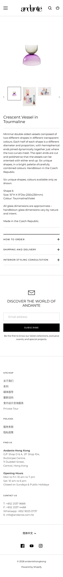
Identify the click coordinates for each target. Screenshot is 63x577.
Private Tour (10, 408)
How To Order (14, 239)
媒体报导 (8, 392)
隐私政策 (8, 432)
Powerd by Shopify (31, 567)
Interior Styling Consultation (25, 259)
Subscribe (31, 327)
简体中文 (28, 533)
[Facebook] (22, 546)
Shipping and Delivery (19, 249)
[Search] (50, 8)
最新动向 (8, 397)
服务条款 (8, 426)
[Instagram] (40, 546)
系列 (5, 386)
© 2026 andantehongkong (31, 561)
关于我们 (8, 380)
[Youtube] (31, 546)
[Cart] (57, 8)
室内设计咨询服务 (13, 403)
